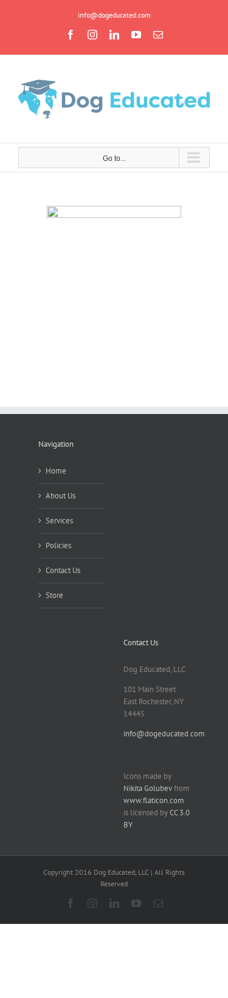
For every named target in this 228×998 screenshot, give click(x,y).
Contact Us (63, 570)
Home (56, 471)
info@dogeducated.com (114, 14)
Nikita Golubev (147, 788)
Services (59, 520)
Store (54, 595)
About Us (60, 496)
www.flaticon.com (153, 800)
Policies (58, 545)
